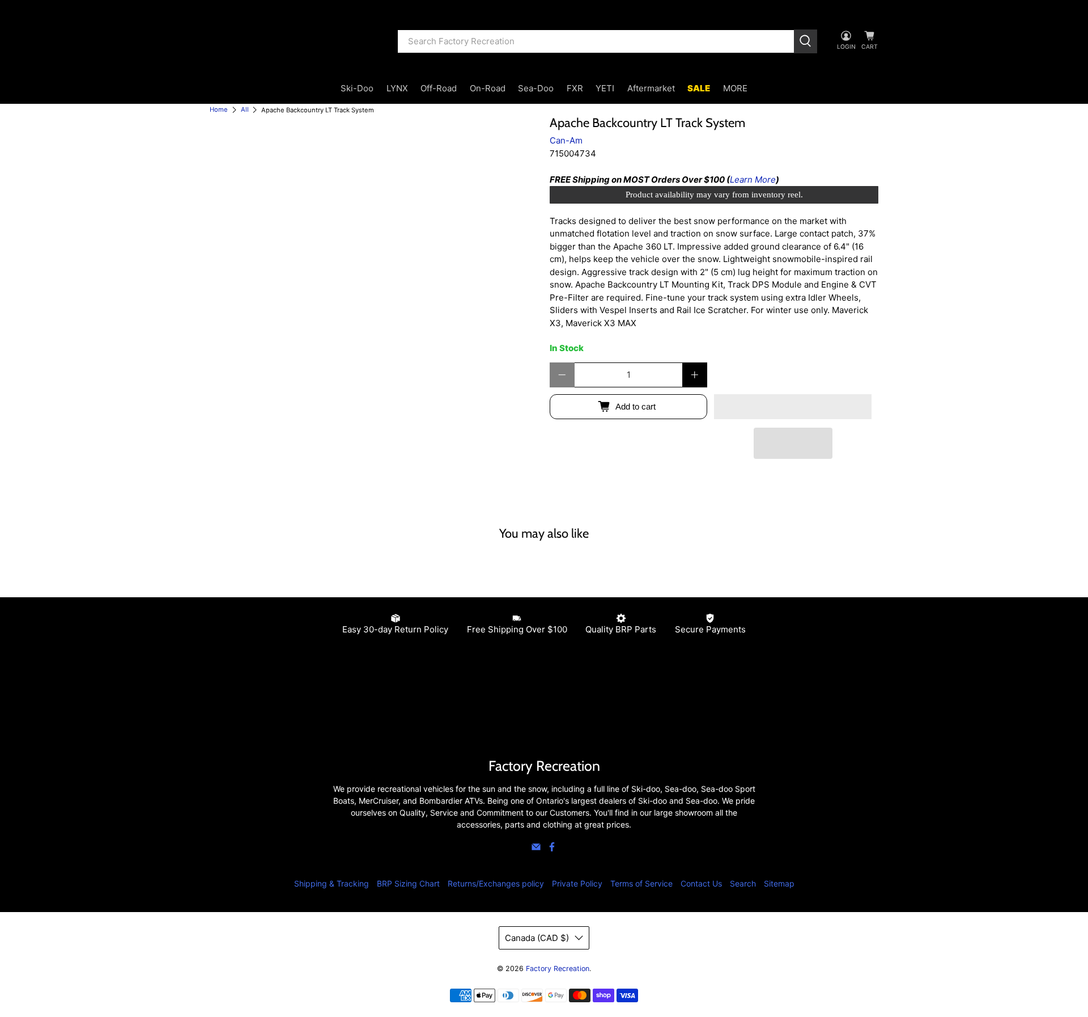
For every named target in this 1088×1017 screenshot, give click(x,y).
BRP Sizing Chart (408, 883)
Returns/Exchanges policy (496, 883)
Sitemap (779, 883)
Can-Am (566, 140)
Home (219, 110)
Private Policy (577, 883)
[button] (793, 406)
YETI (605, 88)
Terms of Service (641, 883)
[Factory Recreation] (295, 41)
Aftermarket (651, 88)
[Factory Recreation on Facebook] (552, 849)
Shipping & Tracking (331, 883)
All (245, 110)
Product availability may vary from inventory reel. (714, 194)
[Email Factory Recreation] (536, 849)
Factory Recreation (557, 968)
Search (743, 883)
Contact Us (701, 883)
